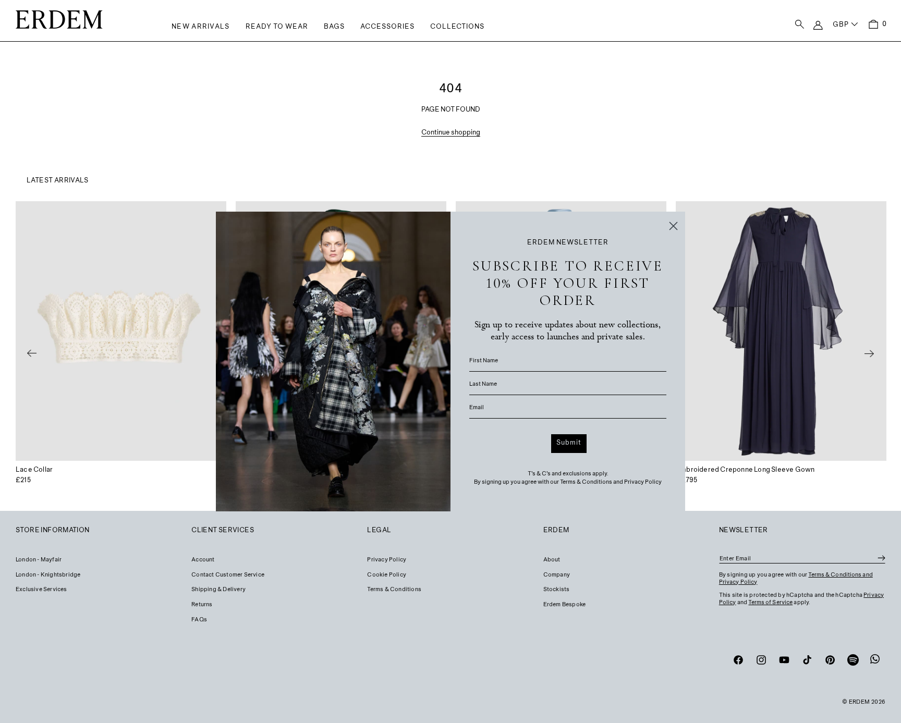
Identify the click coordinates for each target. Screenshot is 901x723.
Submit (568, 443)
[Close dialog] (673, 226)
